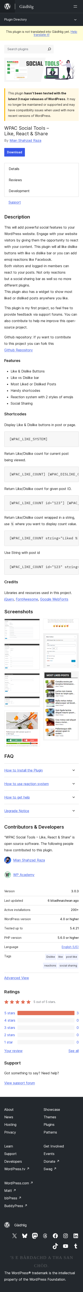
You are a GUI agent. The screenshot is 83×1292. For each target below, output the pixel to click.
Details (14, 169)
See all (74, 1051)
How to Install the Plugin (23, 770)
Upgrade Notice (16, 811)
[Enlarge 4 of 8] (34, 702)
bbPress (12, 1198)
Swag (50, 1169)
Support (15, 202)
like (60, 956)
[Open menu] (76, 6)
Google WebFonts (54, 599)
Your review (13, 1051)
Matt (10, 1190)
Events (49, 1154)
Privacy (10, 1132)
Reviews (15, 180)
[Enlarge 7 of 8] (73, 639)
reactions (50, 965)
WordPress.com (18, 1183)
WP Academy (23, 875)
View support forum (19, 1083)
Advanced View (16, 978)
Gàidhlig (20, 1225)
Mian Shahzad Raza (25, 140)
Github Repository (18, 350)
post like (71, 956)
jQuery (9, 599)
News (8, 1117)
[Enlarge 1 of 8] (34, 624)
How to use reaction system (26, 784)
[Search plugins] (49, 49)
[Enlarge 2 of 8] (34, 649)
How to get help (17, 797)
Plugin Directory (15, 19)
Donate (52, 1161)
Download (14, 152)
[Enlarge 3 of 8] (34, 679)
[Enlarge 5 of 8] (34, 716)
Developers (13, 1161)
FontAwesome (27, 599)
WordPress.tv (17, 1169)
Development (19, 191)
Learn (8, 1146)
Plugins (49, 1124)
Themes (50, 1117)
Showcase (52, 1109)
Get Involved (54, 1146)
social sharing (68, 965)
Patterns (50, 1132)
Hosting (10, 1124)
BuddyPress (15, 1206)
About (9, 1109)
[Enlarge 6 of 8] (73, 624)
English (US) (70, 947)
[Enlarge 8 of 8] (73, 677)
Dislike (50, 956)
